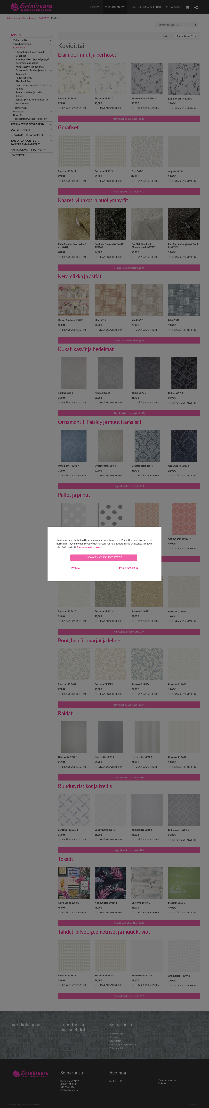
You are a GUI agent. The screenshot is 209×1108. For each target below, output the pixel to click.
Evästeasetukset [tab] (128, 567)
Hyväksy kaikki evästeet (104, 557)
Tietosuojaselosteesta (89, 547)
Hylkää (75, 567)
